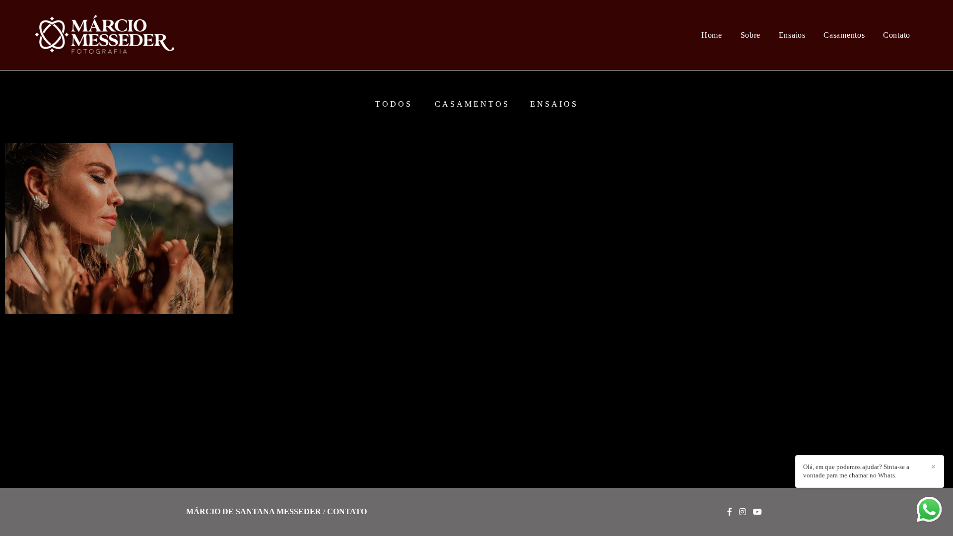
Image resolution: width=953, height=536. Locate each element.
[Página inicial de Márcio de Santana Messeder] (111, 35)
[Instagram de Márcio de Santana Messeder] (742, 512)
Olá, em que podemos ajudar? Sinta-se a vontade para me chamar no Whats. (856, 471)
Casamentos (844, 35)
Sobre (751, 35)
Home (711, 35)
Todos (393, 104)
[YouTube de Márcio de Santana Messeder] (757, 512)
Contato (896, 35)
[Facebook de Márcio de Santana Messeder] (729, 512)
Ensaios (792, 35)
